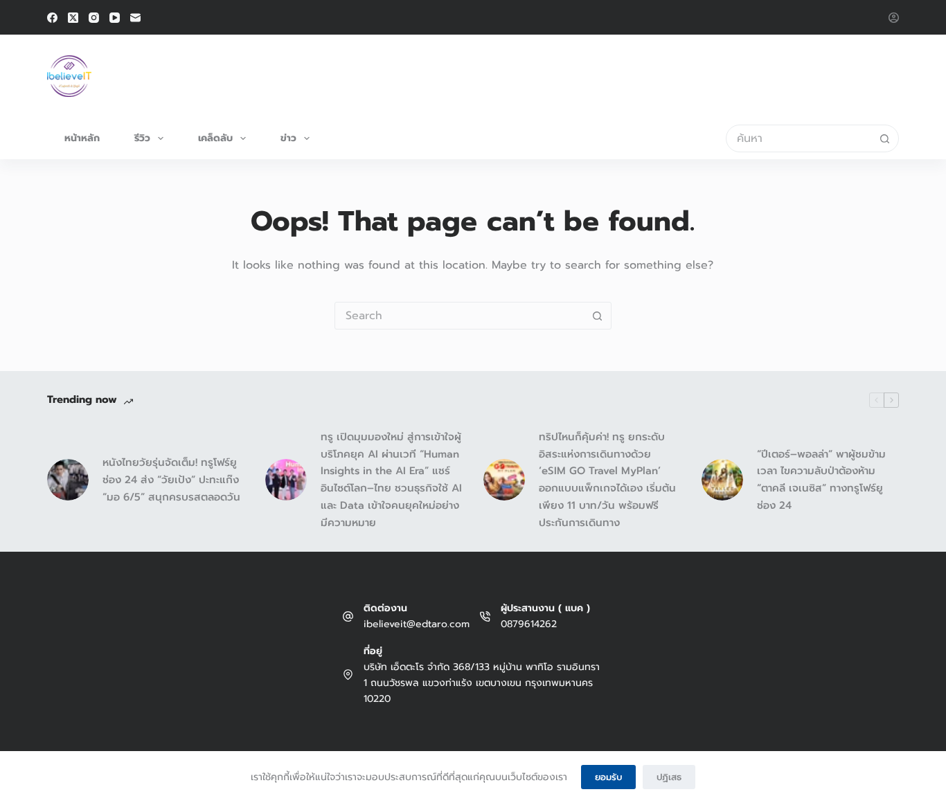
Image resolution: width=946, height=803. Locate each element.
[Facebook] (52, 17)
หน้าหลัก (82, 138)
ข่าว (288, 138)
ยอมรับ (608, 777)
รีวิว (142, 138)
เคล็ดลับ (215, 138)
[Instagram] (94, 17)
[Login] (894, 17)
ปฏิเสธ (669, 777)
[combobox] (799, 138)
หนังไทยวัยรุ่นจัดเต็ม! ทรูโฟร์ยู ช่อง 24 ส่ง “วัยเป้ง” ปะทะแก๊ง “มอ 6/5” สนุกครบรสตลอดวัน (171, 480)
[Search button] (885, 138)
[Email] (135, 17)
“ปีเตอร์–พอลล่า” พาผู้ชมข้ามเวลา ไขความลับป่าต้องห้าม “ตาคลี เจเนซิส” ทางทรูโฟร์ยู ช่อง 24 (821, 479)
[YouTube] (114, 17)
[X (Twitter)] (73, 17)
